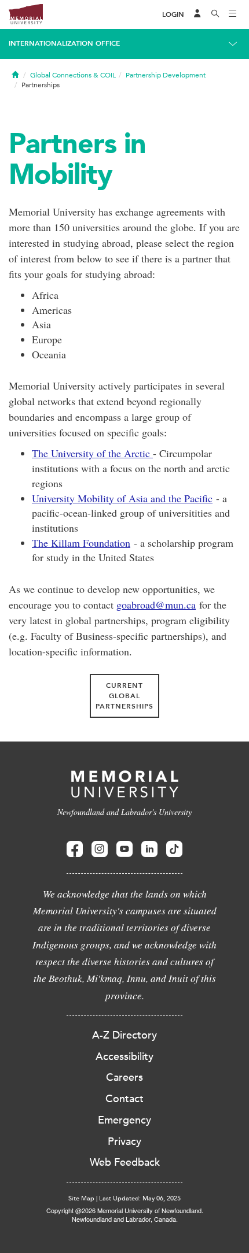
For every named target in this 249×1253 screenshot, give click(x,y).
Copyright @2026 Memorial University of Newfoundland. (124, 1210)
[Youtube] (124, 849)
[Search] (215, 14)
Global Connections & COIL (73, 75)
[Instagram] (99, 849)
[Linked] (149, 849)
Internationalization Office (64, 43)
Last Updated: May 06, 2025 (140, 1198)
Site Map (81, 1198)
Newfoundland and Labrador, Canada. (125, 1219)
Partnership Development (166, 75)
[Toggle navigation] (232, 14)
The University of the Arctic (92, 453)
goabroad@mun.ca (156, 604)
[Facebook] (75, 849)
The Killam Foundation (81, 543)
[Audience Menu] (197, 14)
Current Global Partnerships (124, 695)
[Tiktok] (174, 849)
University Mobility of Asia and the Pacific (122, 498)
